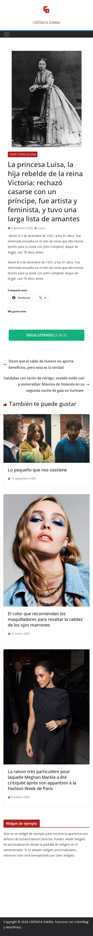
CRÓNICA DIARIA (41, 922)
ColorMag (81, 922)
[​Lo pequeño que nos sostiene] (46, 417)
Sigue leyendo (46, 334)
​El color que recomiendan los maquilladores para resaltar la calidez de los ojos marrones (45, 619)
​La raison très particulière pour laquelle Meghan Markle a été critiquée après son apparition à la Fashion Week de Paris (42, 780)
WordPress (13, 927)
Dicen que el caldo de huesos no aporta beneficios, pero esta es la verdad (41, 364)
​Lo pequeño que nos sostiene (38, 470)
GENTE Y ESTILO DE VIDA (23, 154)
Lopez (41, 228)
